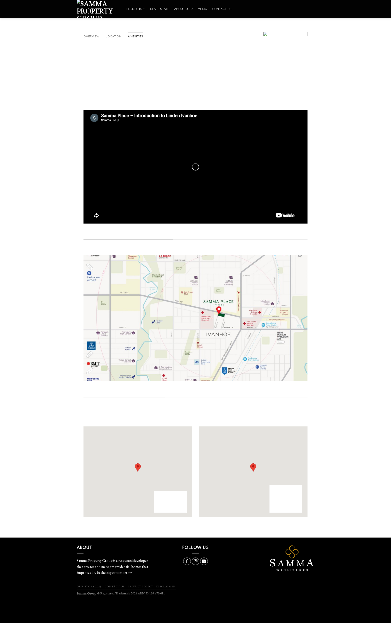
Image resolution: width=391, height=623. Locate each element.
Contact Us (114, 586)
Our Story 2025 (89, 586)
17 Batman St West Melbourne (222, 418)
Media (202, 9)
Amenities (135, 36)
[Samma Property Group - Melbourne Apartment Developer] (98, 9)
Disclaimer (166, 586)
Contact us (222, 9)
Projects (134, 9)
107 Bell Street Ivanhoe (100, 418)
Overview (91, 36)
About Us (182, 9)
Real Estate (159, 9)
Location (113, 36)
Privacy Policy (140, 586)
